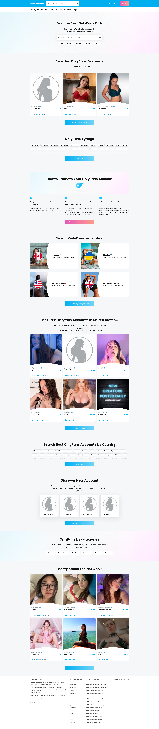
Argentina (114, 451)
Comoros (98, 459)
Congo (106, 459)
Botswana (118, 455)
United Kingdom (59, 451)
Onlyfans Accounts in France (94, 702)
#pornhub (98, 43)
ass (80, 149)
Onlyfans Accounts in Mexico (94, 719)
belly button (41, 153)
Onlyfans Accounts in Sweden (94, 716)
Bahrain (58, 455)
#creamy (70, 43)
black (86, 153)
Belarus (66, 455)
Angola (106, 451)
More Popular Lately (79, 668)
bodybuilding (114, 153)
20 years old (54, 145)
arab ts (56, 149)
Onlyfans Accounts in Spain (94, 713)
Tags (75, 10)
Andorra (98, 451)
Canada (77, 451)
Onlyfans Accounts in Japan (94, 707)
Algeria (91, 451)
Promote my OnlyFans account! (79, 222)
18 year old (35, 145)
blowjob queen (95, 153)
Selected (108, 553)
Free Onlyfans (34, 10)
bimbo (72, 153)
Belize (80, 455)
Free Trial (44, 10)
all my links (110, 145)
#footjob (61, 43)
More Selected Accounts (79, 122)
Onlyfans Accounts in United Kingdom (97, 687)
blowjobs (105, 153)
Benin (86, 455)
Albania (84, 451)
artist (68, 149)
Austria (43, 455)
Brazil (125, 455)
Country (50, 553)
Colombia (89, 459)
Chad (69, 459)
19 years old (44, 145)
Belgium (73, 455)
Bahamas (50, 455)
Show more (79, 158)
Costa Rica (114, 459)
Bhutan (93, 455)
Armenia (122, 451)
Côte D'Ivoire (123, 459)
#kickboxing (88, 43)
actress (93, 145)
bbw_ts (119, 149)
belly (34, 153)
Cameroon (62, 459)
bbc (107, 149)
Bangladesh (37, 451)
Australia (35, 455)
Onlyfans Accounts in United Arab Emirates (98, 725)
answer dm (47, 149)
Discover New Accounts (79, 523)
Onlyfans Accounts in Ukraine (94, 693)
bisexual (79, 153)
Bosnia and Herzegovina (105, 455)
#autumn (78, 43)
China (81, 459)
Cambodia (42, 459)
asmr (74, 149)
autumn (94, 149)
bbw (112, 149)
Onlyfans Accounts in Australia (94, 699)
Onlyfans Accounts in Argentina (95, 696)
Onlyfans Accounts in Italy (93, 710)
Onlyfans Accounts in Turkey (94, 722)
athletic (86, 149)
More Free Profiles (79, 428)
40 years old (74, 145)
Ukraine (69, 451)
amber (125, 145)
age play (101, 145)
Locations (112, 3)
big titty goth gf (53, 153)
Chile (75, 459)
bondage (123, 153)
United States (54, 10)
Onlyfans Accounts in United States (96, 684)
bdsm (125, 149)
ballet (101, 149)
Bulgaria (34, 459)
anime (39, 149)
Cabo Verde (52, 459)
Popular (97, 553)
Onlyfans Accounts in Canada (94, 690)
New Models (87, 553)
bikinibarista (64, 153)
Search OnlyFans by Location (79, 304)
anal (33, 149)
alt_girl (118, 145)
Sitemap (32, 702)
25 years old (64, 145)
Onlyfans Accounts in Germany (95, 705)
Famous (124, 3)
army (62, 149)
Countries (67, 10)
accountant (84, 145)
